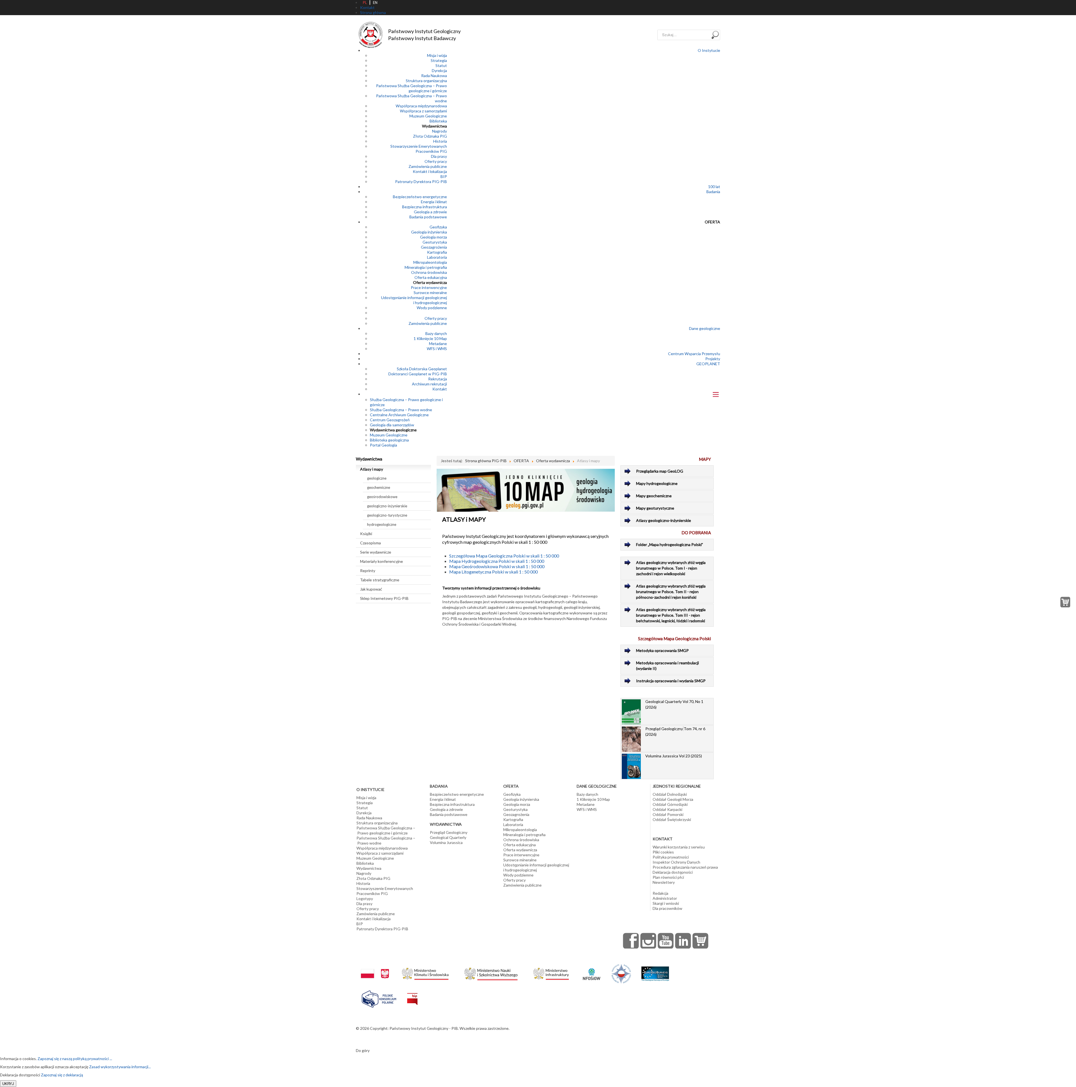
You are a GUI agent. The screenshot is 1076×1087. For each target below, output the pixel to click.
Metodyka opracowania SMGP (662, 650)
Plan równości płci (668, 877)
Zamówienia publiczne (428, 166)
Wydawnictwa (434, 126)
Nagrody (439, 131)
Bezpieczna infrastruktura (424, 206)
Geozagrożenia (434, 247)
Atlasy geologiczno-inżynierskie (663, 520)
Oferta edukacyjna (430, 277)
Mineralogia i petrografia (426, 267)
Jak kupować (371, 589)
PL (365, 2)
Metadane (438, 343)
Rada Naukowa (434, 75)
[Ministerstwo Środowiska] (425, 972)
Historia (440, 141)
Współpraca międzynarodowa (421, 105)
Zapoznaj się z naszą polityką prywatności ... (75, 1058)
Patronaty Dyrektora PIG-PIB (421, 181)
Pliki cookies (663, 852)
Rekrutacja (437, 378)
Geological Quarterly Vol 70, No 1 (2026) (674, 704)
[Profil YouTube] (666, 941)
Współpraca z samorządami (423, 110)
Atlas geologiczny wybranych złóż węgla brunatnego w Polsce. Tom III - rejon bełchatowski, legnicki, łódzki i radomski (671, 615)
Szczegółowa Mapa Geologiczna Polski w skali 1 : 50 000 (504, 555)
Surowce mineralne (430, 292)
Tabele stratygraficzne (379, 579)
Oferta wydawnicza (430, 282)
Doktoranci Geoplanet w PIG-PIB (417, 373)
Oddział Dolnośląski (670, 794)
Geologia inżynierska (429, 232)
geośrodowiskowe (382, 496)
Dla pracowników (667, 908)
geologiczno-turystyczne (387, 515)
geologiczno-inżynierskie (387, 506)
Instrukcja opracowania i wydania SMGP (671, 680)
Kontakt (439, 389)
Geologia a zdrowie (430, 211)
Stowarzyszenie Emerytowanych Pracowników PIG (418, 149)
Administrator (665, 898)
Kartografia (437, 252)
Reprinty (367, 570)
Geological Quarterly (448, 837)
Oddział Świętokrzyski (672, 819)
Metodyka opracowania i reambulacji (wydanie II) (667, 665)
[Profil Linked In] (683, 941)
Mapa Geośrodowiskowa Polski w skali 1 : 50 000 (496, 566)
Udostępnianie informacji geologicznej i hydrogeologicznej (414, 300)
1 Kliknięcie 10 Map (430, 338)
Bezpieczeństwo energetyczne (420, 196)
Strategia (439, 60)
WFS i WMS (437, 348)
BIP (443, 176)
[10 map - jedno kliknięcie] (526, 489)
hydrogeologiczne (381, 524)
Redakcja (660, 893)
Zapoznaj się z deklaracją (62, 1074)
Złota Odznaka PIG (430, 136)
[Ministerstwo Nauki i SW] (491, 972)
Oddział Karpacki (667, 809)
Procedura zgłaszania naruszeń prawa (685, 867)
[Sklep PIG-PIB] (700, 941)
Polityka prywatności (671, 857)
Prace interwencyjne (429, 287)
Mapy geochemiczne (654, 495)
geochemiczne (378, 487)
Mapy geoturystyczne (655, 508)
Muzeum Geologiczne (428, 116)
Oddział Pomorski (668, 814)
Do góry (363, 1050)
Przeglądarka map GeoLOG (659, 471)
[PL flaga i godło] (375, 968)
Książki (366, 533)
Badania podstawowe (428, 216)
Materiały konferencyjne (381, 561)
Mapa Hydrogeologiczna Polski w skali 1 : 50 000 (496, 561)
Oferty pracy (436, 161)
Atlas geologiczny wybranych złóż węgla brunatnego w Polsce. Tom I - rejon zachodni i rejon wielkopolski (671, 568)
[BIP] (412, 994)
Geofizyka (438, 227)
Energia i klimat (434, 201)
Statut (441, 65)
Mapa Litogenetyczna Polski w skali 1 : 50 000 (493, 571)
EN (375, 2)
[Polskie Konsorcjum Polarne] (379, 997)
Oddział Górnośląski (670, 804)
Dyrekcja (439, 70)
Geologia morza (433, 237)
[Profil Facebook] (631, 941)
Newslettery (664, 882)
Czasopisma (370, 542)
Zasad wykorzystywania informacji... (120, 1066)
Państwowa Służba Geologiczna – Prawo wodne (385, 840)
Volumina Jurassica (446, 842)
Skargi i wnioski (666, 903)
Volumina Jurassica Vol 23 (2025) (673, 755)
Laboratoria (437, 257)
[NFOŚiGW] (591, 970)
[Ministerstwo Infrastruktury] (551, 972)
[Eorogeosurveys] (655, 970)
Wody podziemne (432, 307)
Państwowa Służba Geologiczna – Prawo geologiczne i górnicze (411, 88)
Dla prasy (439, 156)
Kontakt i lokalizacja (430, 171)
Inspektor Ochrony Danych (676, 862)
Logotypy (364, 898)
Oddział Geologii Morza (673, 799)
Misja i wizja (437, 55)
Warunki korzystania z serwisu (679, 847)
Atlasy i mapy (371, 469)
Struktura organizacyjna (426, 80)
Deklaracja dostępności (673, 872)
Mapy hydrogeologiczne (657, 483)
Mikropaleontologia (430, 262)
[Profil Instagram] (648, 941)
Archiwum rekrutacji (429, 383)
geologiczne (376, 478)
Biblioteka (438, 121)
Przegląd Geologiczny (448, 832)
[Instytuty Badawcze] (621, 973)
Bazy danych (436, 333)
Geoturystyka (435, 242)
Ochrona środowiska (429, 272)
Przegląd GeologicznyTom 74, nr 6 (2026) (675, 731)
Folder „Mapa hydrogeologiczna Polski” (669, 544)
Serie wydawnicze (375, 552)
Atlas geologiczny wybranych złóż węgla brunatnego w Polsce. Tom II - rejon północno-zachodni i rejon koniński (671, 592)
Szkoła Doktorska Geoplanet (422, 368)
